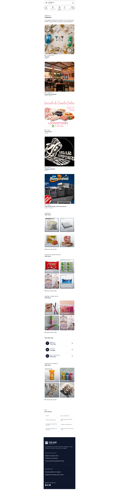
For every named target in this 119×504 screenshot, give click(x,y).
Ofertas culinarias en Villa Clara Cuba (66, 420)
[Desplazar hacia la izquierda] (45, 8)
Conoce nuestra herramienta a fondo (54, 461)
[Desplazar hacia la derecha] (73, 8)
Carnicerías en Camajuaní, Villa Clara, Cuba (51, 424)
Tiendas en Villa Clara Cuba (51, 419)
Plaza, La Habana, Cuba (65, 415)
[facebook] (48, 485)
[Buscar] (72, 3)
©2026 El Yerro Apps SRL (50, 482)
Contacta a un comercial (51, 458)
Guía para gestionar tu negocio (53, 472)
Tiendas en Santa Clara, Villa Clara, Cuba (67, 429)
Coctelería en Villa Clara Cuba (66, 424)
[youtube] (50, 485)
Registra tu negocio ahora (51, 455)
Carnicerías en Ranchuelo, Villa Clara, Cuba (51, 429)
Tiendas (47, 415)
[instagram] (46, 485)
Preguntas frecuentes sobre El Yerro (54, 474)
